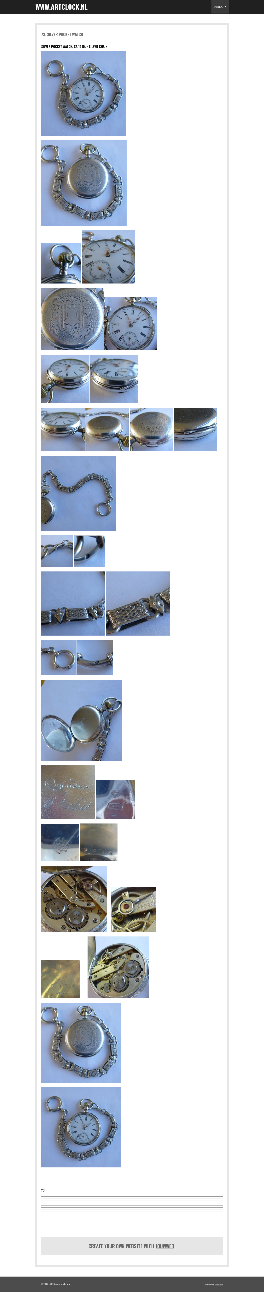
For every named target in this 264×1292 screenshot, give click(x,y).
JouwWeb (165, 1246)
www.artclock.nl (61, 7)
